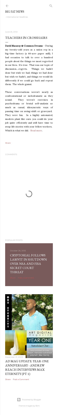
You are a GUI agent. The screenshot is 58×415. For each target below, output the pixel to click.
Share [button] (7, 143)
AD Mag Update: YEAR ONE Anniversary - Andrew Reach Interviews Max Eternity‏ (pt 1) (27, 367)
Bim (38, 405)
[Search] (51, 5)
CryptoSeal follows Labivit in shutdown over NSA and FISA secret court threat (28, 263)
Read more (36, 130)
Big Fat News (14, 11)
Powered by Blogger (31, 399)
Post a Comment (26, 277)
